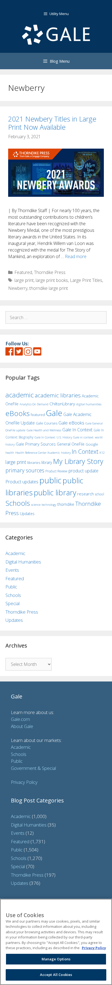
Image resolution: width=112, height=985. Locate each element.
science (36, 504)
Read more (75, 256)
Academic (15, 553)
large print (24, 280)
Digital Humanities (23, 562)
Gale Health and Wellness (43, 430)
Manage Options (56, 959)
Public (11, 587)
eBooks (17, 413)
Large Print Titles (86, 280)
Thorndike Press (50, 272)
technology (49, 504)
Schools (17, 503)
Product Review (56, 471)
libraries (33, 462)
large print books (52, 280)
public (50, 480)
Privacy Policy (24, 782)
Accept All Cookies (56, 974)
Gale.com (20, 719)
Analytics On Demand (34, 404)
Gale (54, 413)
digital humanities (88, 404)
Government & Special (33, 768)
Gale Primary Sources (36, 444)
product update (83, 471)
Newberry (17, 288)
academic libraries (58, 395)
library (46, 462)
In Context (85, 451)
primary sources (24, 470)
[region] (56, 942)
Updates (27, 513)
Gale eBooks (71, 423)
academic (19, 394)
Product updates (21, 482)
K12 (102, 452)
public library (55, 492)
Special (12, 603)
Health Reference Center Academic (37, 453)
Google (92, 444)
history (66, 452)
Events (12, 570)
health (9, 452)
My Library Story (78, 461)
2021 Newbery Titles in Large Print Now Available (52, 123)
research (85, 493)
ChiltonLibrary (62, 404)
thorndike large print (48, 288)
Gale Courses (46, 423)
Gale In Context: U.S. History (53, 437)
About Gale (22, 726)
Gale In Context (77, 429)
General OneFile (71, 444)
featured (38, 414)
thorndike (65, 504)
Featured (23, 272)
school (99, 494)
